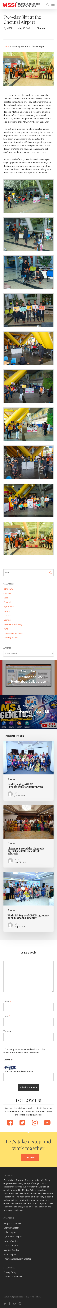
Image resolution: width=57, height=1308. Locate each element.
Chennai (41, 28)
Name (7, 1001)
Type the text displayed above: (18, 1071)
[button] (53, 4)
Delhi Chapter (9, 1232)
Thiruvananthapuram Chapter (17, 1258)
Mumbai (7, 619)
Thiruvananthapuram (13, 633)
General (7, 602)
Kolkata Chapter (11, 1245)
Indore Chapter (10, 1241)
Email (6, 1016)
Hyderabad (8, 606)
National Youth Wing (13, 624)
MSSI (9, 28)
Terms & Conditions (12, 1276)
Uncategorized (10, 637)
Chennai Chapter (11, 1227)
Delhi (5, 597)
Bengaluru (8, 588)
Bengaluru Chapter (12, 1223)
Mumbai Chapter (11, 1250)
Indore (6, 611)
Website (7, 1031)
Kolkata (7, 615)
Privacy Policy (9, 1272)
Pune (5, 628)
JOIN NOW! (30, 1157)
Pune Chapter (9, 1254)
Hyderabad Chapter (12, 1236)
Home (6, 46)
